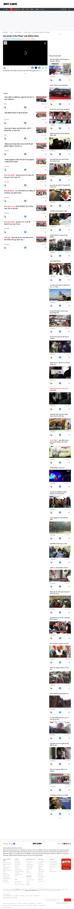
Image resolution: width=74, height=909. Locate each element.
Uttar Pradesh (18, 32)
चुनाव (23, 9)
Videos (27, 869)
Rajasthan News (6, 875)
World (5, 104)
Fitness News (17, 862)
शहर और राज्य (17, 9)
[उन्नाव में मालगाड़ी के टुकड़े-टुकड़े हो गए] (60, 712)
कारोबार (32, 9)
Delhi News (5, 880)
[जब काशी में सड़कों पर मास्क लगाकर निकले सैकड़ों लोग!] (60, 331)
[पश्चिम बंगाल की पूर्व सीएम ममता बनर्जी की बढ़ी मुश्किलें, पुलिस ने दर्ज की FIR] (25, 154)
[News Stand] (14, 843)
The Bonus (36, 895)
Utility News (52, 866)
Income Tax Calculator (19, 884)
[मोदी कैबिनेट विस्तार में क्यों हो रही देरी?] (25, 123)
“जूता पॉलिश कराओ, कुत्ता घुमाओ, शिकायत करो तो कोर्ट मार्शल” (59, 442)
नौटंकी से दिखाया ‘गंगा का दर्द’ (57, 468)
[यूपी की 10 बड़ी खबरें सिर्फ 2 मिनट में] (60, 586)
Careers (20, 903)
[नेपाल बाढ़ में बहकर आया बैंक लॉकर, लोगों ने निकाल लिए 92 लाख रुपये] (25, 138)
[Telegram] (70, 843)
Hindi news (17, 889)
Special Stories (53, 871)
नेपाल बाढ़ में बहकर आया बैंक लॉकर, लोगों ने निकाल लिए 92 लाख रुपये (17, 129)
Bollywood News (29, 861)
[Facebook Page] (63, 843)
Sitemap (35, 905)
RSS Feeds (29, 905)
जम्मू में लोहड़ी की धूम (55, 261)
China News (40, 877)
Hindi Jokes (28, 872)
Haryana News (6, 869)
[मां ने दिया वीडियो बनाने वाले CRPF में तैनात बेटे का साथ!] (60, 738)
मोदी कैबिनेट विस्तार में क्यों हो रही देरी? (16, 113)
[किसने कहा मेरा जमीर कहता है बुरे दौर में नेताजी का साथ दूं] (60, 612)
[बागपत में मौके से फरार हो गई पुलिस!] (60, 104)
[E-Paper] (66, 864)
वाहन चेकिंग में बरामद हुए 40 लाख (58, 543)
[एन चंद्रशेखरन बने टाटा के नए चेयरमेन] (60, 814)
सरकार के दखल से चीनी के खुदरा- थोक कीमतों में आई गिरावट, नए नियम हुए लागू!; (52, 853)
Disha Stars (14, 897)
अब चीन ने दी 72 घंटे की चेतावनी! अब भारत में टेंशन (17, 223)
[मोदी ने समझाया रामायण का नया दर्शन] (60, 662)
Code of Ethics (42, 905)
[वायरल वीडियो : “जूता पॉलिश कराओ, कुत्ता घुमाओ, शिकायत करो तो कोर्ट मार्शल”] (60, 462)
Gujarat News (6, 881)
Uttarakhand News (7, 867)
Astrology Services (19, 874)
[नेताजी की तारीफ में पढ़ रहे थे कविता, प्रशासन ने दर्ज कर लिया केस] (60, 435)
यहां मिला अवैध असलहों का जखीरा (58, 211)
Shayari (28, 871)
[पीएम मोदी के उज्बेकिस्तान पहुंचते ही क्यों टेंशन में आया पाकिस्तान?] (25, 107)
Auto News (40, 862)
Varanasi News (26, 32)
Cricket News (29, 878)
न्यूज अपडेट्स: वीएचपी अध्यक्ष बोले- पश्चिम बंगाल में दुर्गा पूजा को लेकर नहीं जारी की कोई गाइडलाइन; (23, 855)
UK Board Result (53, 864)
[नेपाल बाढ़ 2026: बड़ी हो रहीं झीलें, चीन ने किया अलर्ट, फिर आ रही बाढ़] (25, 216)
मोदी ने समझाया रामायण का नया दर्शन (59, 643)
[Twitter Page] (65, 843)
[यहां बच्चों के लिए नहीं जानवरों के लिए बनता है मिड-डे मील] (60, 180)
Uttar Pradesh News (7, 862)
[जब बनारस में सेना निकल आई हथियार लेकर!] (32, 68)
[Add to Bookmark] (43, 68)
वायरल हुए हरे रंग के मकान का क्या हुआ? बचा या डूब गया (19, 176)
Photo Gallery (29, 867)
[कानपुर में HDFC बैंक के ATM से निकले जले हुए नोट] (60, 383)
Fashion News (18, 864)
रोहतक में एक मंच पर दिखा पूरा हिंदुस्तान (60, 109)
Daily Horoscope (18, 869)
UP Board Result (53, 861)
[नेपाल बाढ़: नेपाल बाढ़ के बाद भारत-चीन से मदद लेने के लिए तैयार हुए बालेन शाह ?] (25, 248)
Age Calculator (18, 881)
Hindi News (5, 32)
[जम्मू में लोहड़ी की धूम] (60, 280)
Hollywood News (29, 864)
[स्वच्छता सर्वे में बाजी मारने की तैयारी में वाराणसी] (60, 357)
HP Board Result (53, 862)
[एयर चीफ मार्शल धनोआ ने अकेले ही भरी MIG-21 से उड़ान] (60, 306)
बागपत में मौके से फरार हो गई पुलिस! (59, 85)
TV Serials (28, 862)
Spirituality (17, 866)
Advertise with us (13, 903)
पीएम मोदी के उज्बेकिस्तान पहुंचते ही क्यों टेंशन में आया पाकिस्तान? (19, 98)
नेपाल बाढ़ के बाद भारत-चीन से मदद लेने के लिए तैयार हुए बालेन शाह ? (18, 239)
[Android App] (9, 843)
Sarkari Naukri (41, 869)
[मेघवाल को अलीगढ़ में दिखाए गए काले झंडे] (60, 688)
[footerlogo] (37, 843)
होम (6, 9)
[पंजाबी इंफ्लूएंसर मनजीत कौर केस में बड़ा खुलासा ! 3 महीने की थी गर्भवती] (25, 170)
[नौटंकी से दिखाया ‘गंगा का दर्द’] (60, 487)
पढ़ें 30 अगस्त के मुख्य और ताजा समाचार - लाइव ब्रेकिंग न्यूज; (15, 850)
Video (11, 32)
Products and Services (20, 905)
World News (40, 879)
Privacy (25, 903)
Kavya (51, 869)
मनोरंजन (37, 9)
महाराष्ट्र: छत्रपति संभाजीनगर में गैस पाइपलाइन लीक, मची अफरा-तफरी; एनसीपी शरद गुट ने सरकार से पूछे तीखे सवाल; (33, 851)
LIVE (27, 9)
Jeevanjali (22, 895)
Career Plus (40, 872)
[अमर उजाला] (10, 4)
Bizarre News (52, 867)
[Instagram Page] (68, 843)
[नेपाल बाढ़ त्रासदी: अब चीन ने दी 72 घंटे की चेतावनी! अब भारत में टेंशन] (25, 232)
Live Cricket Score (30, 879)
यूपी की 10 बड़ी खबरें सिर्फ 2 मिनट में (59, 568)
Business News (41, 876)
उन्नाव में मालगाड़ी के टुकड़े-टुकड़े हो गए (59, 693)
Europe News (41, 881)
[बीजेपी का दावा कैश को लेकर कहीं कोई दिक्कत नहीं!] (60, 154)
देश (11, 9)
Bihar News (5, 873)
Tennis (27, 883)
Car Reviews (40, 864)
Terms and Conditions (8, 905)
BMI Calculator (18, 883)
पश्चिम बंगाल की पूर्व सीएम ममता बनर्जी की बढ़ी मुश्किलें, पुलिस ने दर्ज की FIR (18, 145)
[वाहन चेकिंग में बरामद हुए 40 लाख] (60, 562)
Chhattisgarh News (7, 878)
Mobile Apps (40, 866)
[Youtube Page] (66, 843)
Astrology (17, 867)
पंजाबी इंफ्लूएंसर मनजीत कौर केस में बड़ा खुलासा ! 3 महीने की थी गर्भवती (19, 161)
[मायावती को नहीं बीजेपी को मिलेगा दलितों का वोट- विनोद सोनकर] (60, 512)
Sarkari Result (41, 871)
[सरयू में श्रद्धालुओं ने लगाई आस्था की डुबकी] (60, 538)
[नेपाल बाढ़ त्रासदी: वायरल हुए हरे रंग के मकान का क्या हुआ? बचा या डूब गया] (25, 185)
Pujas (16, 876)
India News (6, 119)
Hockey (28, 881)
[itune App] (11, 843)
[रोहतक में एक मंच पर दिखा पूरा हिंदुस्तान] (60, 128)
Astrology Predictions (19, 871)
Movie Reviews (29, 866)
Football (28, 884)
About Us (5, 903)
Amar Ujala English (7, 895)
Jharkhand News (6, 876)
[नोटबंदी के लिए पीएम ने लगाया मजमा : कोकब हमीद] (60, 409)
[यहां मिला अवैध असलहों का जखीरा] (60, 230)
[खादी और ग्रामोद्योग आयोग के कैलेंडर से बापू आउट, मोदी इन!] (60, 80)
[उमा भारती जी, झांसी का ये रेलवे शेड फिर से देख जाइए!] (60, 206)
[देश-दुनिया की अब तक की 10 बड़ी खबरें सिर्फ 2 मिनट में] (60, 638)
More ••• (42, 9)
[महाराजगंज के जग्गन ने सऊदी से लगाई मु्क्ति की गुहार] (60, 764)
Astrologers (17, 872)
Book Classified (6, 897)
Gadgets (40, 867)
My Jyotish (16, 895)
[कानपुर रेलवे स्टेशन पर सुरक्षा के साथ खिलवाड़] (60, 256)
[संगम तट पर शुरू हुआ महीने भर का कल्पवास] (60, 790)
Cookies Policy (31, 903)
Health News (17, 861)
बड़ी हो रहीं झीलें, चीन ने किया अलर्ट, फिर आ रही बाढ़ (18, 207)
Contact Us (39, 903)
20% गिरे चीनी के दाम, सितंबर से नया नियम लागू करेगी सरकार (19, 192)
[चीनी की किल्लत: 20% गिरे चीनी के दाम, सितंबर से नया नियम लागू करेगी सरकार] (25, 201)
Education (40, 874)
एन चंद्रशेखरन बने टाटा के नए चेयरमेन (59, 795)
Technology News (41, 861)
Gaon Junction (29, 895)
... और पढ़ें (45, 70)
